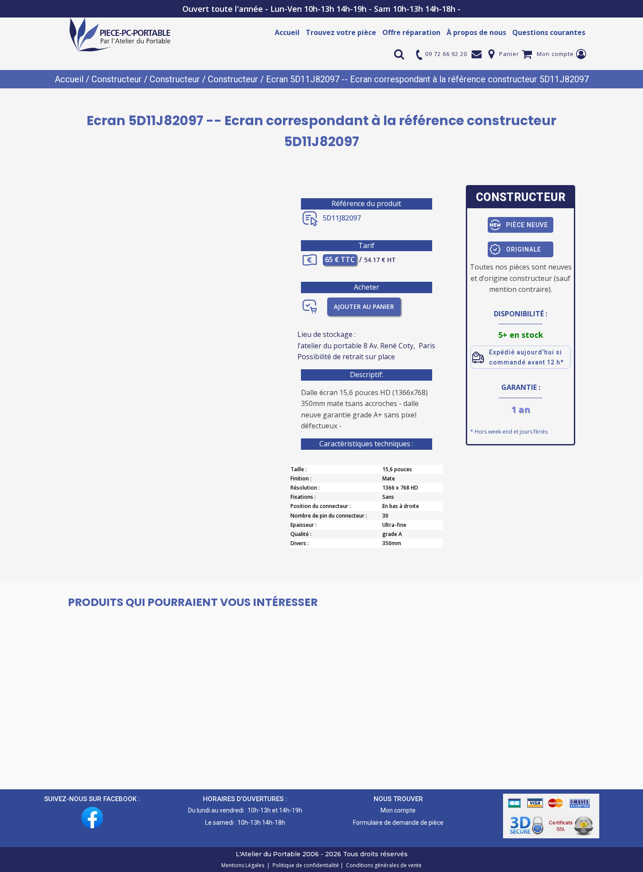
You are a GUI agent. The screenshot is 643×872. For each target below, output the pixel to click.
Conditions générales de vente (382, 865)
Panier (509, 54)
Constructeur (116, 79)
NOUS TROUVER (398, 799)
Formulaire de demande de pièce (398, 822)
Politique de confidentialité (304, 865)
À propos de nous (476, 32)
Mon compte (555, 54)
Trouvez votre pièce (341, 32)
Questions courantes (548, 32)
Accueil (287, 32)
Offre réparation (411, 32)
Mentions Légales (243, 865)
